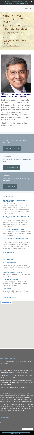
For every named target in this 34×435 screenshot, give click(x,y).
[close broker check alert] (31, 1)
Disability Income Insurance (13, 272)
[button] (28, 8)
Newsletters (8, 197)
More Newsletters (9, 252)
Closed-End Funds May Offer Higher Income (15, 239)
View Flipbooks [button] (10, 167)
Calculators (8, 259)
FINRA (7, 375)
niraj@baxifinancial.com (11, 46)
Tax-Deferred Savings (10, 279)
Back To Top (26, 428)
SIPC (11, 375)
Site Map (3, 423)
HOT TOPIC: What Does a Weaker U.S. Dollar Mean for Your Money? (16, 217)
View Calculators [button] (11, 148)
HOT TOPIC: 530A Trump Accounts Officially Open (15, 200)
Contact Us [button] (9, 186)
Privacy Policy (4, 417)
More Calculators (9, 297)
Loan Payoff (7, 289)
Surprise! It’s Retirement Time (13, 229)
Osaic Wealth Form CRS (7, 358)
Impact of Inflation (9, 263)
